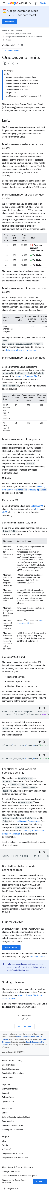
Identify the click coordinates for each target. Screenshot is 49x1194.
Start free (9, 22)
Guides (8, 40)
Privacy (19, 1167)
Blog (4, 1141)
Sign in (43, 3)
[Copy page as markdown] (13, 63)
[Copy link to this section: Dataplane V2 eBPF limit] (27, 657)
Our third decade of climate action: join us (21, 1176)
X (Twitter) (6, 1149)
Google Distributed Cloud (22, 11)
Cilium (38, 509)
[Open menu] (4, 3)
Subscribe (40, 1181)
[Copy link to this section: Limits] (13, 120)
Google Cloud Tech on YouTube (15, 1158)
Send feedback (12, 51)
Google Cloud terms (12, 1171)
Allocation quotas (37, 956)
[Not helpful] (22, 45)
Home (4, 30)
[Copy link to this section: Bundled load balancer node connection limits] (25, 870)
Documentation (16, 30)
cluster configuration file (26, 376)
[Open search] (30, 3)
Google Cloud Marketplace (13, 1073)
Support (5, 1093)
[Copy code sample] (44, 708)
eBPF (4, 512)
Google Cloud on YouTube (12, 1153)
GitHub (5, 1113)
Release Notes (8, 1097)
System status (8, 1101)
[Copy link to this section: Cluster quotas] (26, 922)
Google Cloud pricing (10, 1069)
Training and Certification (12, 1130)
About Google (7, 1167)
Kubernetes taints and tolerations (21, 350)
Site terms (28, 1167)
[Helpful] (18, 45)
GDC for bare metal (23, 15)
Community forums (10, 1089)
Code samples (8, 1121)
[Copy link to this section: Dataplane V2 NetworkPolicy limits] (38, 522)
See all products (8, 1065)
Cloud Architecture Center (13, 1125)
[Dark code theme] (40, 708)
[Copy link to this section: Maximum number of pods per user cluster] (13, 198)
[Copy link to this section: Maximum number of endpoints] (42, 439)
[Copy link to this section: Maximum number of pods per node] (4, 361)
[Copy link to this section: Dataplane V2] (21, 500)
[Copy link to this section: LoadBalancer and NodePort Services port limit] (26, 773)
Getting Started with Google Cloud (16, 1117)
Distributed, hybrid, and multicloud (18, 34)
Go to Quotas (11, 947)
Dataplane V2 (37, 506)
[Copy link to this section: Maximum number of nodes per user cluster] (13, 292)
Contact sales (7, 1077)
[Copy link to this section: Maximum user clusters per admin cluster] (13, 148)
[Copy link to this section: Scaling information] (31, 982)
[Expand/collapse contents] (16, 70)
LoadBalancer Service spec (27, 821)
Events (5, 1145)
